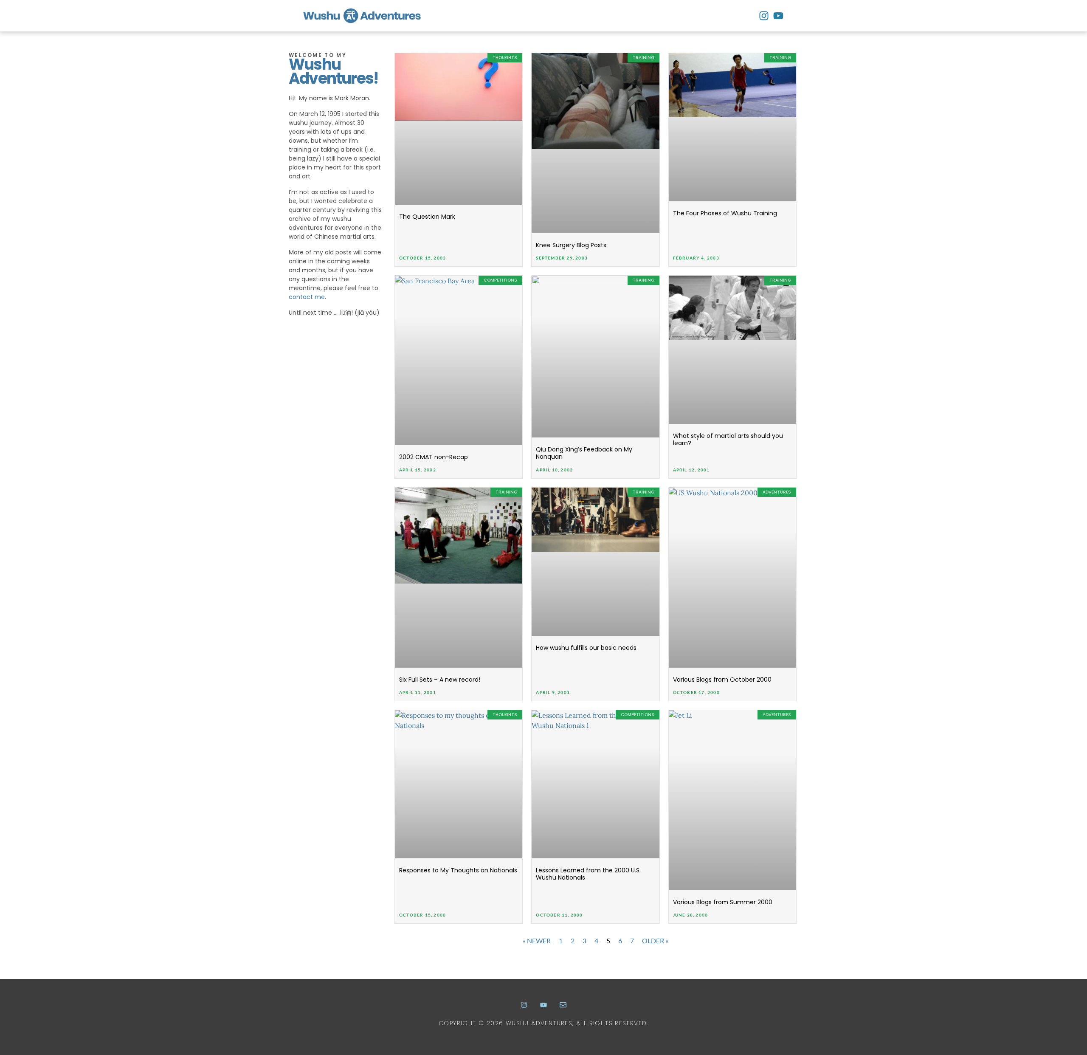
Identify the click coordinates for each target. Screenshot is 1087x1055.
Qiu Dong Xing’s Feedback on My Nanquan (584, 453)
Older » (655, 941)
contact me (307, 297)
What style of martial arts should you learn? (728, 439)
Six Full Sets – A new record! (439, 679)
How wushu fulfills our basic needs (586, 647)
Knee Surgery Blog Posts (571, 245)
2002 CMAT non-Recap (433, 457)
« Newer (537, 941)
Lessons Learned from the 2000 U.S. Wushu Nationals (588, 874)
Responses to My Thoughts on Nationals (458, 870)
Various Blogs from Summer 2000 (722, 902)
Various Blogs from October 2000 (722, 679)
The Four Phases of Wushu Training (725, 213)
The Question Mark (427, 216)
